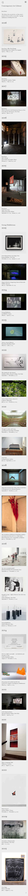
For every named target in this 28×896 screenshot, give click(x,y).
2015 (15, 16)
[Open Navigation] (25, 2)
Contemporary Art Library (11, 6)
